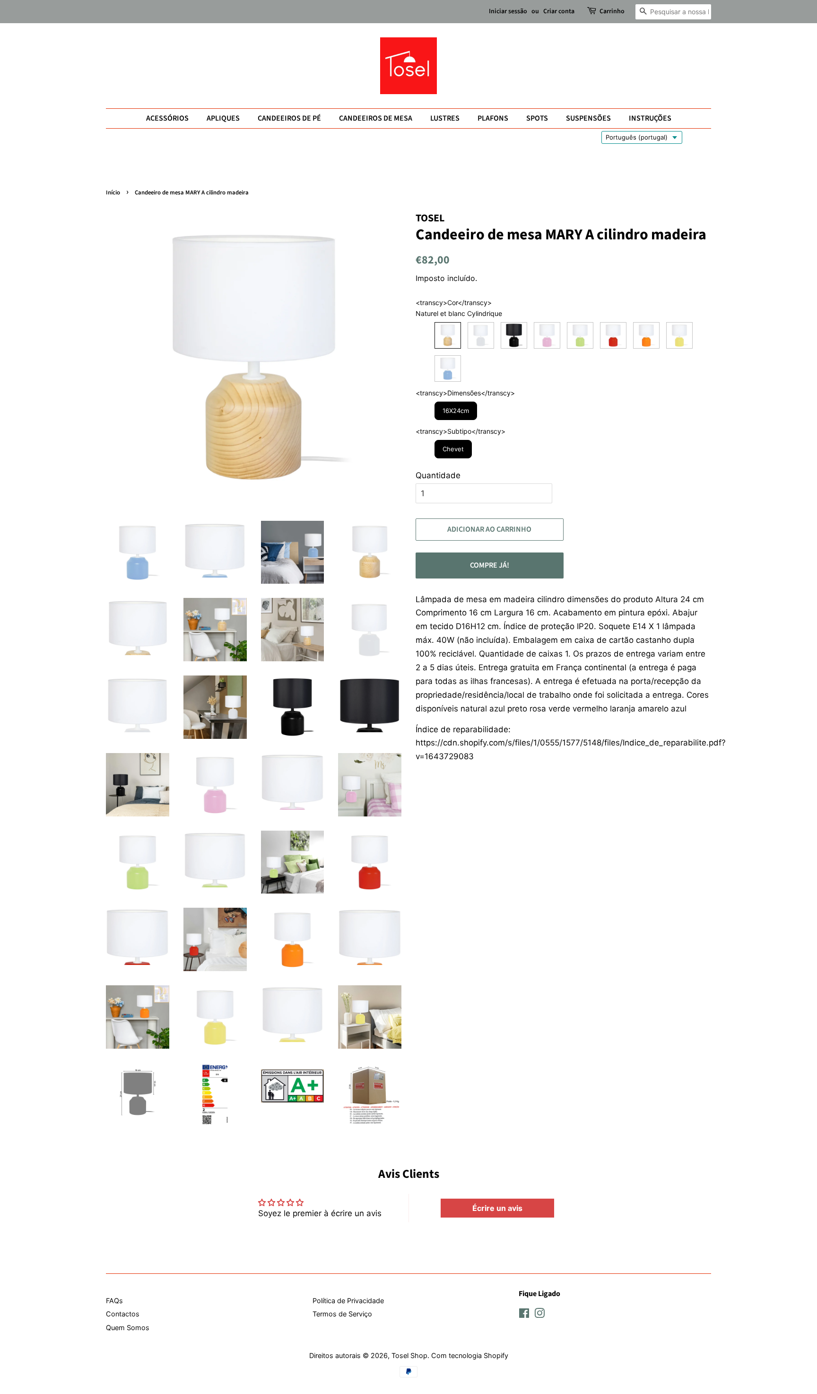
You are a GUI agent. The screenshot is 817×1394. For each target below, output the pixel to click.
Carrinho (612, 11)
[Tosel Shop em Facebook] (524, 1315)
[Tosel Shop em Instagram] (539, 1315)
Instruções (650, 118)
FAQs (114, 1301)
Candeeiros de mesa (375, 118)
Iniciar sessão (508, 11)
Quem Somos (127, 1328)
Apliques (223, 118)
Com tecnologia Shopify (469, 1355)
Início (113, 192)
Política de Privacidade (348, 1301)
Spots (537, 118)
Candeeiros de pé (289, 118)
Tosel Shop (409, 1355)
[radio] (448, 335)
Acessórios (167, 118)
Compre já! (489, 565)
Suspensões (588, 118)
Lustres (445, 118)
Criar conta (558, 11)
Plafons (493, 118)
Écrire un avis (497, 1208)
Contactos (122, 1314)
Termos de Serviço (342, 1314)
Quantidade (438, 475)
